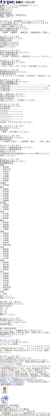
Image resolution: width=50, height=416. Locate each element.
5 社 (30, 66)
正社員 (5, 56)
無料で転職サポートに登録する (12, 384)
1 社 (4, 66)
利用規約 (4, 382)
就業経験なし (37, 32)
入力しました (6, 120)
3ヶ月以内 (19, 76)
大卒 (42, 141)
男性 (4, 132)
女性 (11, 132)
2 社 (11, 66)
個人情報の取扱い (17, 382)
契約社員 (15, 56)
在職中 (5, 32)
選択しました (6, 296)
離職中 (14, 32)
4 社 (24, 66)
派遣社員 (26, 56)
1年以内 (41, 76)
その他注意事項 (34, 382)
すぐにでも (7, 76)
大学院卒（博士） (10, 141)
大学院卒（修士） (29, 141)
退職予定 (24, 32)
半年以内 (31, 76)
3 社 (17, 66)
